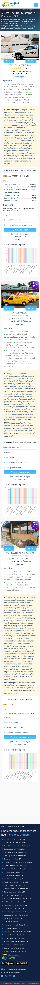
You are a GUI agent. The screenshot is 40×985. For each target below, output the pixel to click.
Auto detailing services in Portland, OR (17, 846)
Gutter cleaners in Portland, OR (14, 892)
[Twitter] (6, 976)
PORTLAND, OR (15, 10)
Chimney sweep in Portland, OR (15, 856)
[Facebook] (2, 976)
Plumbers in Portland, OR (12, 922)
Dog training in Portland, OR (13, 872)
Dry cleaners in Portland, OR (13, 879)
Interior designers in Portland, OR (15, 905)
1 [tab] (16, 55)
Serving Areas (21, 77)
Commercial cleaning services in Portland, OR (19, 862)
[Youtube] (14, 976)
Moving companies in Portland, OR (16, 925)
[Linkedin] (18, 976)
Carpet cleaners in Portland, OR (14, 849)
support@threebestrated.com (17, 969)
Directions (27, 321)
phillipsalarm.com (14, 468)
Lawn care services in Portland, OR (16, 915)
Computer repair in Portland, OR (15, 866)
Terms (11, 979)
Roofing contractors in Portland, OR (16, 941)
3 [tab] (20, 543)
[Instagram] (10, 976)
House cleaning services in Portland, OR (17, 899)
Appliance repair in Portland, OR (15, 842)
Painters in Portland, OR (12, 928)
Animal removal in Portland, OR (14, 839)
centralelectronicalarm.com (18, 733)
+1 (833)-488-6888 (14, 972)
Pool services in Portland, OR (14, 935)
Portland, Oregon (18, 834)
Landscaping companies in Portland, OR (17, 912)
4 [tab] (21, 55)
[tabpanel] (20, 47)
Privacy (4, 979)
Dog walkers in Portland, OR (13, 875)
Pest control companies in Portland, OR (17, 932)
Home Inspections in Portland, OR (15, 938)
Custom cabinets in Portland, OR (15, 869)
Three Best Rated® (19, 983)
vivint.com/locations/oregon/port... (19, 225)
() (25, 68)
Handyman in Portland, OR (13, 895)
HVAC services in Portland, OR (14, 902)
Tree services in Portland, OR (14, 948)
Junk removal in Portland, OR (14, 908)
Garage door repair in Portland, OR (16, 889)
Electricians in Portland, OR (13, 918)
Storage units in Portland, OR (14, 945)
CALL (9, 61)
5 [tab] (23, 55)
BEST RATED (5, 10)
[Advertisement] (20, 804)
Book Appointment (13, 722)
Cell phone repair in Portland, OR (15, 852)
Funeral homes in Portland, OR (14, 885)
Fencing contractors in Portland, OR (16, 882)
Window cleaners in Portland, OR (15, 951)
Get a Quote (11, 457)
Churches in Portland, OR (12, 859)
